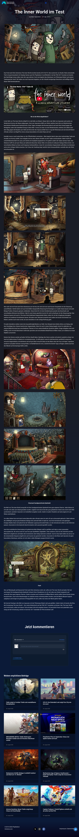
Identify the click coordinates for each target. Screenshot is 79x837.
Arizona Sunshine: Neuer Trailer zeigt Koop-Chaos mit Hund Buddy (19, 810)
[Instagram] (39, 829)
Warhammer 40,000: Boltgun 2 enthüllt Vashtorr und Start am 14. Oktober (21, 774)
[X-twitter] (35, 829)
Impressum (62, 828)
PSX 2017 (59, 75)
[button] (46, 3)
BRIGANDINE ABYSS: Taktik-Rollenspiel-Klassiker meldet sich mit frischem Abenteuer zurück (20, 738)
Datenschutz (70, 828)
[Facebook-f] (43, 829)
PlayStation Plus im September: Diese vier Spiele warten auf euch (56, 737)
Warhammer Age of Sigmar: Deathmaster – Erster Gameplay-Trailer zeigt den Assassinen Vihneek (57, 774)
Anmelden (61, 639)
